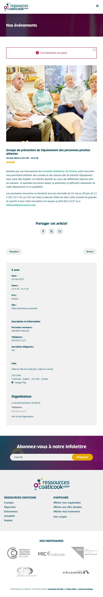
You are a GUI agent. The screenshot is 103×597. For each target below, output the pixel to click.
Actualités (9, 516)
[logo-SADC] (84, 548)
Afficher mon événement (66, 511)
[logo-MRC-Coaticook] (51, 551)
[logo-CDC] (18, 548)
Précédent (14, 251)
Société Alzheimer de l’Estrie (60, 171)
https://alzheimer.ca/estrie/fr (25, 308)
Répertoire (10, 507)
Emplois (8, 520)
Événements (11, 511)
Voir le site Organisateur (23, 416)
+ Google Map (20, 382)
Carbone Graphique (85, 589)
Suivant (90, 251)
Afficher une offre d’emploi (67, 507)
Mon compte (60, 516)
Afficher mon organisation (67, 502)
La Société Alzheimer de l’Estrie (26, 403)
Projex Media (71, 589)
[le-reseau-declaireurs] (76, 570)
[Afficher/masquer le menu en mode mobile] (97, 5)
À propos (9, 502)
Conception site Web (55, 589)
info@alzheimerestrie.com (21, 205)
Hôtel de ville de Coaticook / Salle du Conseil (32, 369)
